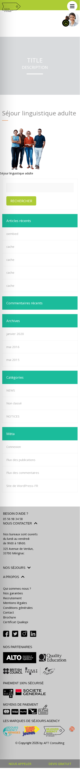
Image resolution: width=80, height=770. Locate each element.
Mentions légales (15, 603)
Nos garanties (13, 593)
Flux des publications (20, 460)
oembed (12, 234)
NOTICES (12, 416)
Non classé (14, 403)
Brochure (9, 617)
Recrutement (12, 598)
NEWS (10, 390)
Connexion (13, 447)
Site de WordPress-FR (22, 486)
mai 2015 (12, 360)
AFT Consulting (54, 743)
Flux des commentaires (22, 473)
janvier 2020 (15, 334)
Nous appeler (20, 764)
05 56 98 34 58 (13, 519)
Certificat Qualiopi (15, 622)
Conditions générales (18, 608)
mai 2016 (12, 347)
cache (10, 246)
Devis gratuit (59, 764)
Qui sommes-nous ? (17, 588)
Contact (8, 612)
